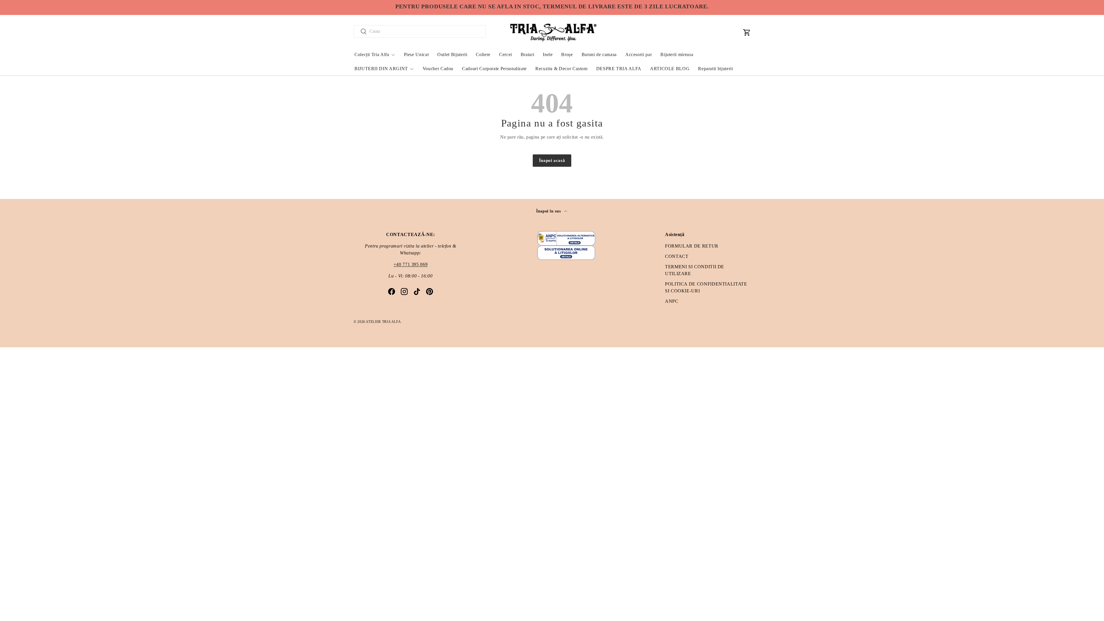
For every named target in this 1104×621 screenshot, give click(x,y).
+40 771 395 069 (411, 264)
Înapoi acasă (552, 160)
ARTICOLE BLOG (669, 68)
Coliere (483, 54)
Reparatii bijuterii (715, 68)
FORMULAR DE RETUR (691, 246)
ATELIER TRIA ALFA (384, 322)
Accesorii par (638, 54)
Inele (548, 54)
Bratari (527, 54)
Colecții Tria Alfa (371, 54)
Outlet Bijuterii (452, 54)
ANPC (671, 301)
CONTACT (676, 256)
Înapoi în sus (549, 211)
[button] (747, 32)
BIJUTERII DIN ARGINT (381, 68)
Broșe (567, 54)
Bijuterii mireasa (676, 54)
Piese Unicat (416, 54)
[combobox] (419, 31)
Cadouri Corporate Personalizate (494, 68)
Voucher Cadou (438, 68)
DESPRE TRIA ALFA (618, 68)
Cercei (505, 54)
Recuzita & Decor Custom (561, 68)
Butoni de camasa (599, 54)
